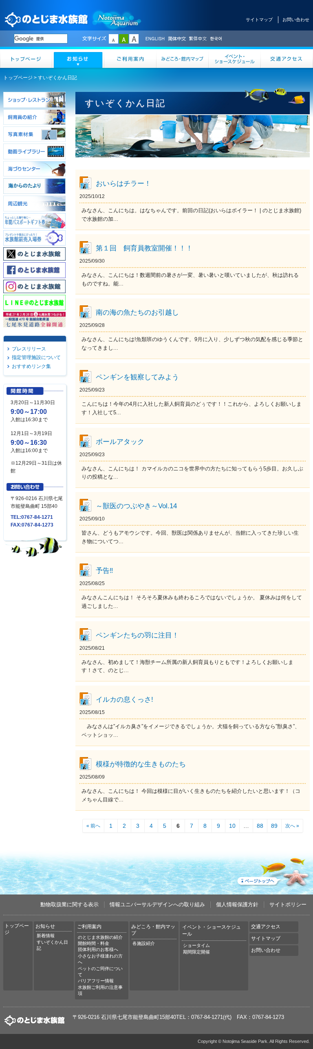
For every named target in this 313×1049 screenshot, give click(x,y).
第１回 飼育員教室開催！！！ (144, 248)
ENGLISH (154, 39)
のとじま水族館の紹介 (100, 937)
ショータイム (196, 945)
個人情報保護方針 (237, 904)
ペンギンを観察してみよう (137, 377)
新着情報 (46, 935)
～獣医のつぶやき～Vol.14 (136, 506)
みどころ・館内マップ (182, 58)
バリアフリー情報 (96, 980)
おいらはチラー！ (123, 183)
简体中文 (176, 39)
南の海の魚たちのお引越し (137, 312)
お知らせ (78, 58)
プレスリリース (29, 349)
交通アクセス (287, 58)
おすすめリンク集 (31, 366)
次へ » (292, 826)
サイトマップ (259, 19)
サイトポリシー (287, 904)
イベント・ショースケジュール (235, 58)
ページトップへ (273, 870)
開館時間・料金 (93, 943)
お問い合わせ (295, 19)
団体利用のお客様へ (98, 949)
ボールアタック (120, 441)
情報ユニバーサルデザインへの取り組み (157, 904)
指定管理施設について (36, 357)
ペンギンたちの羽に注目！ (137, 635)
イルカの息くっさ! (124, 699)
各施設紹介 (143, 943)
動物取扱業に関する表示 (69, 904)
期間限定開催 (196, 951)
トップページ (26, 58)
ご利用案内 (130, 58)
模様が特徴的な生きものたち (141, 764)
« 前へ (93, 826)
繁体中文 (198, 39)
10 (232, 826)
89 (274, 826)
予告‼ (104, 570)
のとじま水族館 (73, 19)
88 (260, 826)
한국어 (217, 39)
